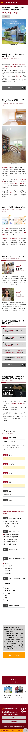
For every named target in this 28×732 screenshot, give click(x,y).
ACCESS (14, 721)
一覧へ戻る (14, 680)
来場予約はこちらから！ (14, 87)
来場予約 (20, 730)
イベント (14, 730)
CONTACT (14, 718)
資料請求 (8, 730)
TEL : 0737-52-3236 (6, 714)
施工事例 (3, 730)
